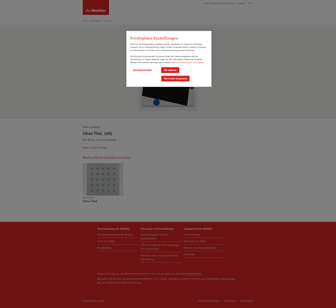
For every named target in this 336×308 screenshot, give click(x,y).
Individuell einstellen (142, 70)
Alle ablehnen (170, 70)
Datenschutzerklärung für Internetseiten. (187, 62)
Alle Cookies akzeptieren (175, 78)
